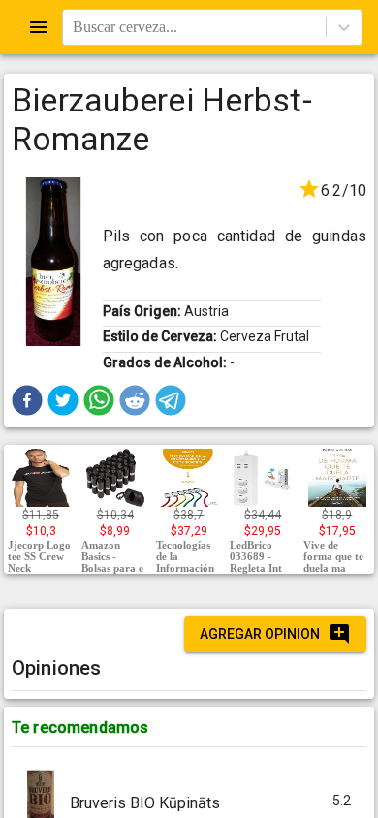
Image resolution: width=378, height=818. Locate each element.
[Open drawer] (39, 27)
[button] (27, 400)
